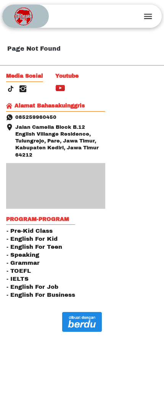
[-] (10, 89)
